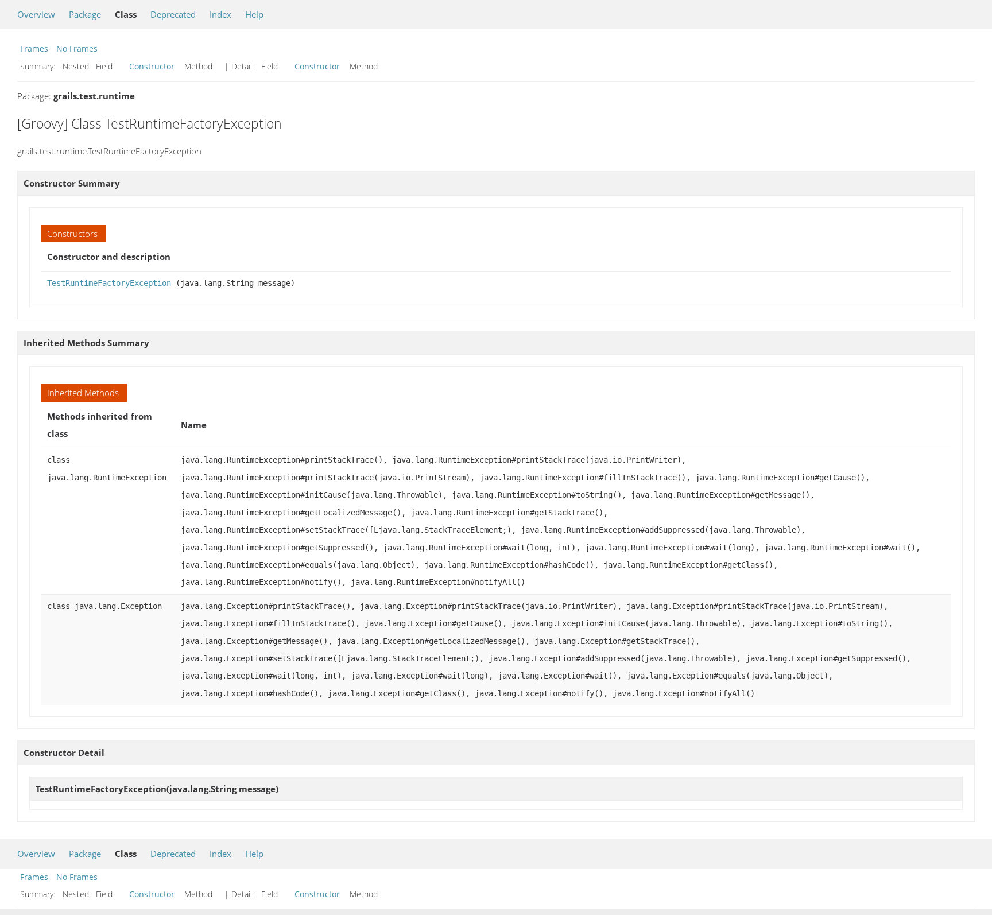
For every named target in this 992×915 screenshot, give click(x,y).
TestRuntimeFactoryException (109, 283)
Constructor (152, 66)
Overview (36, 14)
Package (85, 14)
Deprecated (173, 14)
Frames (34, 48)
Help (254, 14)
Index (220, 14)
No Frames (77, 48)
